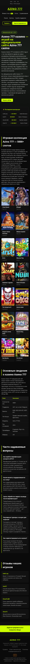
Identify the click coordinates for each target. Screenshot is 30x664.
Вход (11, 3)
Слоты (16, 13)
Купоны (11, 18)
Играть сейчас (7, 100)
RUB (11, 1)
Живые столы (7, 13)
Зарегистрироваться (20, 23)
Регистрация (17, 3)
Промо (6, 18)
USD (15, 1)
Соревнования (24, 13)
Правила (5, 649)
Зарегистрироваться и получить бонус (15, 629)
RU (18, 1)
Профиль (7, 23)
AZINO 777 (15, 9)
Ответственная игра (15, 649)
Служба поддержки (20, 18)
